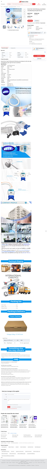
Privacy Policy (37, 465)
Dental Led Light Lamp (36, 451)
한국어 (36, 462)
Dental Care (18, 6)
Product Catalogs (13, 433)
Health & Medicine (5, 6)
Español (10, 462)
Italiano (24, 462)
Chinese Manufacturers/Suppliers (15, 460)
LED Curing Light (3, 436)
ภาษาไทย (44, 462)
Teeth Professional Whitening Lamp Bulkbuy (8, 455)
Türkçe (19, 463)
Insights (25, 461)
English (7, 462)
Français (17, 462)
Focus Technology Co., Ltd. (17, 465)
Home (1, 6)
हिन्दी (41, 462)
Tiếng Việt (22, 463)
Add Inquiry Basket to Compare (14, 30)
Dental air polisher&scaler (38, 435)
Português (13, 462)
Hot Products (3, 460)
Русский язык (20, 462)
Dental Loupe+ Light (15, 435)
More (2, 457)
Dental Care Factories (28, 451)
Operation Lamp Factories (19, 451)
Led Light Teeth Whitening (31, 453)
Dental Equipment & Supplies (12, 6)
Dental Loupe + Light (4, 438)
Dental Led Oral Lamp (13, 453)
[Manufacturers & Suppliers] (23, 1)
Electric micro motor (4, 435)
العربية (33, 462)
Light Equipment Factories (5, 451)
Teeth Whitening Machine (27, 435)
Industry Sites (32, 460)
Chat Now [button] (37, 20)
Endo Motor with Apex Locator (28, 436)
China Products (8, 460)
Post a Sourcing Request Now (12, 408)
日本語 (39, 462)
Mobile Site (22, 461)
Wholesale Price (28, 460)
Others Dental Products (38, 436)
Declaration (33, 465)
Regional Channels (37, 460)
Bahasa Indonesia (26, 463)
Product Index (42, 460)
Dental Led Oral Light (5, 453)
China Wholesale (22, 460)
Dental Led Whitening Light (21, 453)
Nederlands (30, 462)
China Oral (12, 451)
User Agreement (29, 465)
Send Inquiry (30, 20)
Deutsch (27, 462)
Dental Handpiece (14, 436)
